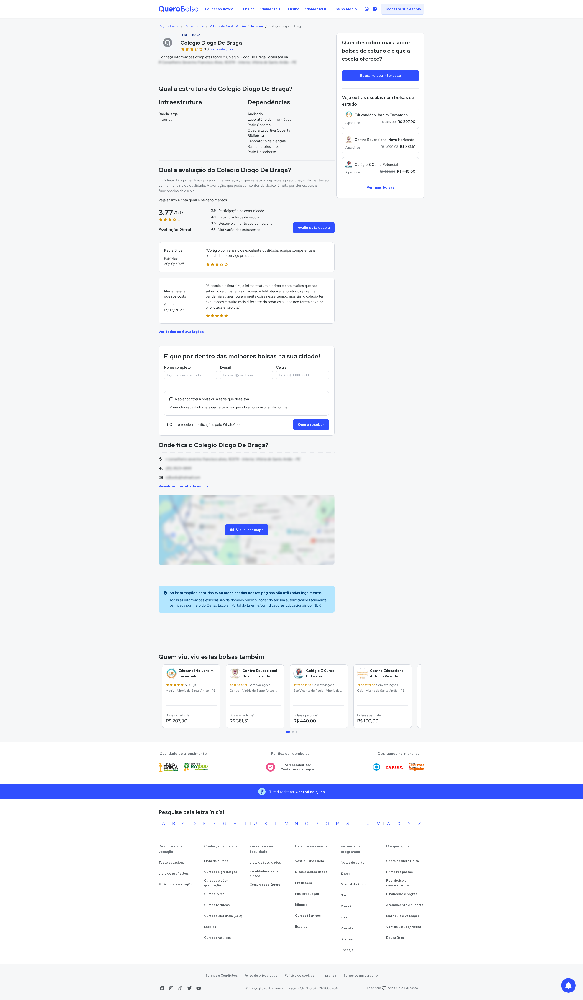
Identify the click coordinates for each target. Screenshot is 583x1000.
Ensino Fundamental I (261, 9)
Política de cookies (299, 975)
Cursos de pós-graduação (216, 882)
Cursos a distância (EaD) (223, 916)
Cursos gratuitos (217, 938)
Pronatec (348, 928)
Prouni (346, 906)
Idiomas (301, 905)
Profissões (303, 883)
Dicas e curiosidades (311, 872)
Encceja (347, 950)
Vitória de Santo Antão (228, 26)
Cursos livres (214, 894)
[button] (247, 257)
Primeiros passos (399, 872)
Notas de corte (353, 862)
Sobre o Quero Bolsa (402, 861)
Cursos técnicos (217, 905)
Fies (344, 917)
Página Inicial (169, 26)
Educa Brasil (396, 938)
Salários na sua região (176, 884)
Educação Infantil (220, 9)
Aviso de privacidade (261, 975)
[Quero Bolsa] (178, 9)
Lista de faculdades (265, 862)
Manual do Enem (353, 884)
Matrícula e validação (403, 916)
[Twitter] (189, 988)
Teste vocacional (172, 862)
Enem (345, 873)
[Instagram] (171, 988)
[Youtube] (198, 988)
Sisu (344, 895)
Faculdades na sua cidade (264, 873)
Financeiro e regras (401, 894)
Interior (257, 26)
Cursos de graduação (220, 872)
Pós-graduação (307, 894)
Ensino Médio (345, 9)
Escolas (210, 927)
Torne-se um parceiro (360, 975)
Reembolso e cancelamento (397, 882)
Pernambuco (194, 26)
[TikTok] (180, 988)
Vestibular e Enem (309, 861)
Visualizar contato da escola (184, 486)
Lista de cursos (216, 861)
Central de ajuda (310, 791)
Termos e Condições (221, 975)
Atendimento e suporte (405, 905)
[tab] (288, 732)
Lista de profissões (174, 873)
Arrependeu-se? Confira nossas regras (298, 767)
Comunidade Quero (265, 885)
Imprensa (329, 975)
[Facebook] (162, 988)
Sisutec (347, 939)
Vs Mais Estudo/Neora (403, 927)
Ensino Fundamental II (307, 9)
